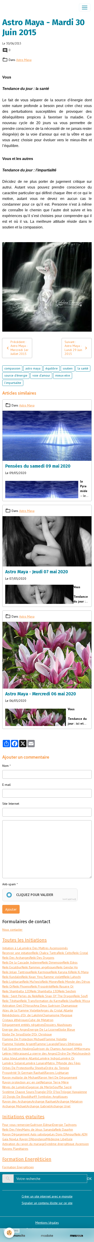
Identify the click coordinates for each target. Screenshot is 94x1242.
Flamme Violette (55, 1039)
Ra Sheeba (37, 1068)
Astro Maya (23, 60)
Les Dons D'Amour (62, 1134)
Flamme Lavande (46, 1044)
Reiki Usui (68, 1001)
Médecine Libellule (59, 1139)
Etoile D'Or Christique (37, 1034)
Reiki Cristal (80, 953)
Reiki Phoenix (22, 986)
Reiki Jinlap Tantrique (16, 972)
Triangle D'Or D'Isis (47, 1092)
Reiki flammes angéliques (39, 967)
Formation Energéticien (18, 1167)
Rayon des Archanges (17, 1101)
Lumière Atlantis (27, 1058)
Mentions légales (47, 1223)
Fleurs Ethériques (70, 1044)
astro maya (32, 368)
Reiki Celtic (65, 953)
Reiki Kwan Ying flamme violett (42, 977)
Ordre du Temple (57, 1068)
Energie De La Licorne (43, 1029)
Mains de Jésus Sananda (38, 1129)
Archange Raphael (44, 1101)
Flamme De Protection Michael (23, 1039)
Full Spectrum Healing (17, 1049)
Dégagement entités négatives (23, 1025)
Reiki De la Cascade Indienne (22, 962)
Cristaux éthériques (15, 1020)
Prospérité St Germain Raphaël (23, 1073)
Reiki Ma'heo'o (32, 982)
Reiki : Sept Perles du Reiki (20, 996)
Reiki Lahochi (72, 977)
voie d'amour (41, 375)
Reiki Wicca (82, 1001)
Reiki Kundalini (12, 977)
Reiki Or (7, 986)
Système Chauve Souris (18, 1092)
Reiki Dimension (52, 962)
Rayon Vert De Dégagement (58, 1077)
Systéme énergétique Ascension (67, 1144)
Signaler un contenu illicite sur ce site (47, 1203)
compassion (12, 368)
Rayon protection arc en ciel (21, 1082)
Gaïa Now (8, 1139)
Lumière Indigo (48, 1058)
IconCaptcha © (69, 899)
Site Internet (10, 804)
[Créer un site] (17, 1235)
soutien (68, 368)
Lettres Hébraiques (15, 1053)
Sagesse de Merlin (40, 1087)
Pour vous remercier (16, 1125)
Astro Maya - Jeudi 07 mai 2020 (36, 571)
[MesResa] (76, 1235)
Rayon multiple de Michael (20, 1077)
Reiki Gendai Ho (67, 967)
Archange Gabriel (38, 1106)
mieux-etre (62, 375)
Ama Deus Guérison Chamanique (55, 1006)
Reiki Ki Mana (80, 972)
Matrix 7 (51, 1063)
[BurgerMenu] (84, 7)
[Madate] (47, 1235)
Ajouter (11, 909)
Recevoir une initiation (17, 953)
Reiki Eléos (70, 962)
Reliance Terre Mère (55, 1082)
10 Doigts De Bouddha (17, 1097)
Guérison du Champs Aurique (52, 1049)
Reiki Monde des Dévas (74, 982)
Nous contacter (12, 930)
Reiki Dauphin (64, 1129)
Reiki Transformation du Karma (41, 1001)
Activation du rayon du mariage (23, 1144)
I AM (75, 1049)
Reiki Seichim (67, 991)
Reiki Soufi (81, 996)
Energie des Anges (15, 1029)
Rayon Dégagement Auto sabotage (26, 1134)
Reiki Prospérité (41, 986)
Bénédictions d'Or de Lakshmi (22, 1015)
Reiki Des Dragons (42, 958)
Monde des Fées (69, 1063)
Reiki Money (50, 982)
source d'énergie (15, 375)
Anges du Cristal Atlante (56, 1010)
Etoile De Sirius (12, 1034)
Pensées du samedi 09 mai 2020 (37, 466)
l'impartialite (12, 383)
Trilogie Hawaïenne (73, 1092)
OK (89, 1178)
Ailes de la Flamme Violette (21, 1010)
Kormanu (84, 1049)
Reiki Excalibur (12, 967)
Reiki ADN (80, 1134)
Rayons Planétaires (15, 1149)
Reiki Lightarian (12, 982)
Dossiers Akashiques (58, 1025)
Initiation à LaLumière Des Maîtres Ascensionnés (35, 948)
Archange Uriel (60, 1106)
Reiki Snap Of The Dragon (56, 996)
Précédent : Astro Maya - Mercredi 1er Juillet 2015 (19, 348)
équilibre (51, 368)
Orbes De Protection (16, 1068)
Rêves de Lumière (14, 1087)
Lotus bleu (9, 1058)
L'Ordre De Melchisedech (73, 1053)
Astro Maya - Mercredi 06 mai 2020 (40, 694)
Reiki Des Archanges (16, 958)
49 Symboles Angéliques (50, 1097)
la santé (83, 368)
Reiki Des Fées (12, 1129)
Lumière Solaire (13, 1063)
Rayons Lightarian (57, 1073)
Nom (5, 766)
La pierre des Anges (42, 1053)
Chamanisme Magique (57, 1015)
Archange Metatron (70, 1101)
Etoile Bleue (66, 1029)
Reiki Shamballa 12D (16, 991)
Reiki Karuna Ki (61, 972)
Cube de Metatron (41, 1020)
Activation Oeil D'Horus (17, 1006)
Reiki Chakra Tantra (45, 953)
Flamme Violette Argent (18, 1044)
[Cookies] (9, 1233)
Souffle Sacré (62, 1087)
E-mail (6, 785)
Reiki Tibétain (11, 1001)
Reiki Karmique (41, 972)
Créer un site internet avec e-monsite (47, 1196)
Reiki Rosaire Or (63, 986)
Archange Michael (14, 1106)
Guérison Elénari (41, 1125)
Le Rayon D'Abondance (30, 1139)
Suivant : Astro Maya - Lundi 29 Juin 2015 (73, 348)
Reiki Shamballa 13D (44, 991)
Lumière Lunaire (35, 1063)
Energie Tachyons (64, 1125)
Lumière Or (67, 1058)
